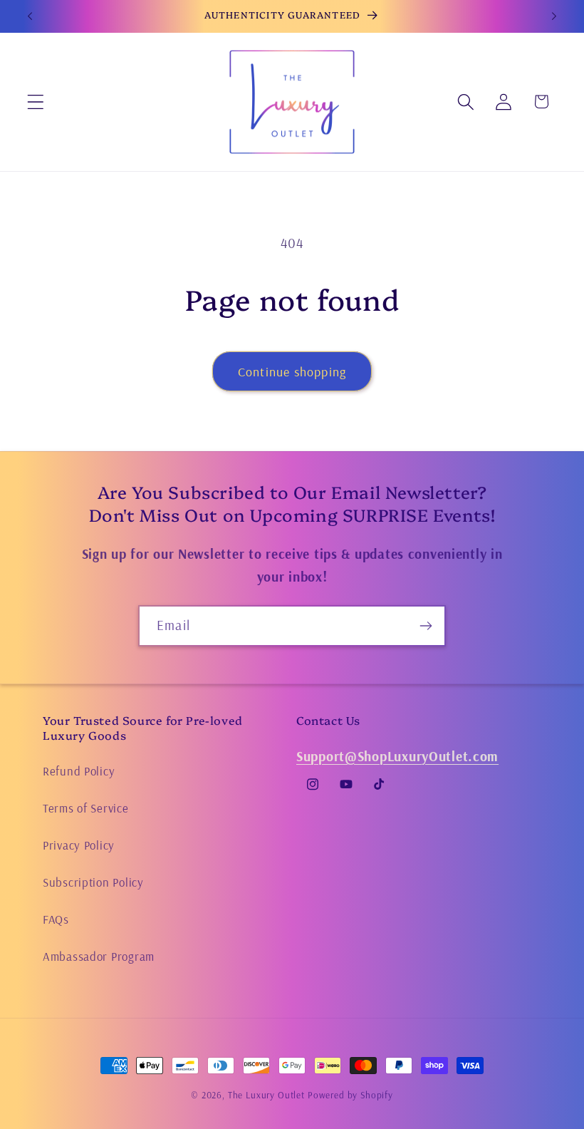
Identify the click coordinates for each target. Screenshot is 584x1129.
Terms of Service (86, 807)
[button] (36, 101)
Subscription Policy (93, 882)
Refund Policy (79, 770)
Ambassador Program (99, 956)
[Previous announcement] (30, 16)
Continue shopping (292, 372)
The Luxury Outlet (266, 1094)
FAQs (56, 919)
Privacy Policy (79, 844)
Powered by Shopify (350, 1094)
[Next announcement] (554, 16)
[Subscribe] (425, 625)
